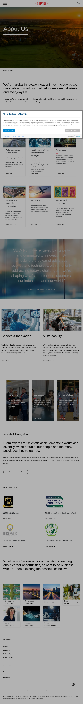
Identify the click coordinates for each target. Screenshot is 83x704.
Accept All (9, 130)
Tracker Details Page (18, 136)
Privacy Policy (7, 136)
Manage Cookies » (72, 130)
